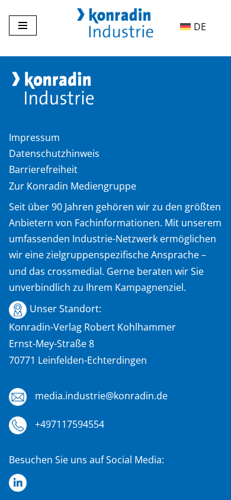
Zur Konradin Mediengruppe (72, 186)
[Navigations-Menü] (23, 25)
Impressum (34, 137)
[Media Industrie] (115, 25)
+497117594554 (68, 424)
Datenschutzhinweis (54, 153)
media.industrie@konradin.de (100, 395)
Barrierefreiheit (43, 169)
